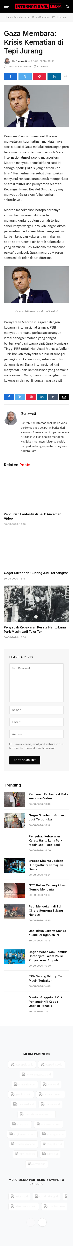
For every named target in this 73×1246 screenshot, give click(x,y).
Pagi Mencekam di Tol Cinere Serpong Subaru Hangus (46, 911)
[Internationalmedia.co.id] (38, 6)
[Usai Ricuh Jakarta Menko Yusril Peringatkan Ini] (14, 935)
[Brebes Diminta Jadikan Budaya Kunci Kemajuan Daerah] (14, 865)
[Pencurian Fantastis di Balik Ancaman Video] (36, 490)
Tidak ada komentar (19, 66)
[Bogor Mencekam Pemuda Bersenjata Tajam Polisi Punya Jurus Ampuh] (14, 956)
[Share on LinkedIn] (54, 76)
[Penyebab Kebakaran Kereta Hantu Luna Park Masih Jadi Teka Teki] (36, 604)
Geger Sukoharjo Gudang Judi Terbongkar (36, 573)
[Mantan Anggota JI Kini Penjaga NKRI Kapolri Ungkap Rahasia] (14, 1002)
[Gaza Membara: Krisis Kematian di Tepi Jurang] (36, 106)
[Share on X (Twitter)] (25, 76)
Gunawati (21, 61)
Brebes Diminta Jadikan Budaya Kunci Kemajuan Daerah (46, 865)
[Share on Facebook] (10, 76)
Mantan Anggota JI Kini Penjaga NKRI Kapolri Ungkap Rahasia (45, 1001)
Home (8, 17)
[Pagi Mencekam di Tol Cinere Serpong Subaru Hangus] (14, 911)
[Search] (67, 6)
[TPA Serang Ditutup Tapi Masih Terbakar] (14, 981)
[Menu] (6, 6)
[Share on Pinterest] (39, 76)
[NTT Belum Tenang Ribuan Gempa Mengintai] (14, 890)
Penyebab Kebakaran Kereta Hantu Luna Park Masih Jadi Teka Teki (35, 629)
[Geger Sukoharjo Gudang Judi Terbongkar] (36, 549)
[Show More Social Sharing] (65, 76)
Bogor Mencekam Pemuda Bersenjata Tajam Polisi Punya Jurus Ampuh (48, 956)
